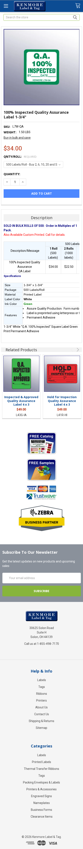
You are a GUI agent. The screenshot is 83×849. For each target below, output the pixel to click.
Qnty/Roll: (20, 156)
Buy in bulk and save (17, 137)
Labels (41, 680)
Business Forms (41, 809)
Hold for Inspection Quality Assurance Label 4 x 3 (62, 400)
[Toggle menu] (6, 6)
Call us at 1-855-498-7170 (41, 643)
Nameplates (41, 803)
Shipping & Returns (41, 721)
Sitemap (41, 728)
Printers (41, 700)
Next (77, 349)
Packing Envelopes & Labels (41, 782)
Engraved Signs (41, 796)
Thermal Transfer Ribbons (41, 768)
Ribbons (41, 693)
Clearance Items (42, 816)
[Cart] (79, 6)
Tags (41, 687)
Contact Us (41, 714)
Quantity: (12, 174)
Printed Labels (41, 762)
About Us (41, 707)
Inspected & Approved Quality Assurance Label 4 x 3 (21, 400)
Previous (72, 349)
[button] (41, 443)
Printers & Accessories (41, 789)
